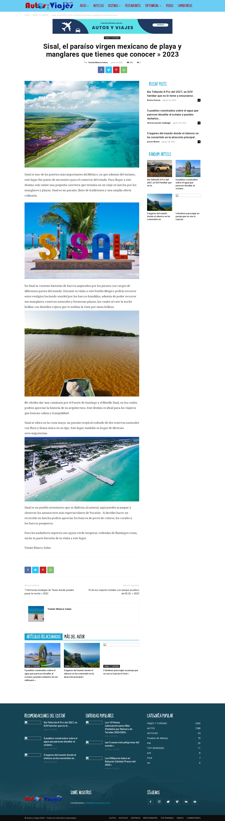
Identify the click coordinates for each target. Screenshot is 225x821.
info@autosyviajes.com (97, 802)
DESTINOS (113, 6)
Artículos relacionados (44, 636)
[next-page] (32, 687)
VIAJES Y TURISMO (41, 15)
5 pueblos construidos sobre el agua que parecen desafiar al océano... (60, 741)
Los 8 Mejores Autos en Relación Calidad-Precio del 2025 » (120, 761)
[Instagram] (159, 801)
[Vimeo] (177, 802)
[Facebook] (101, 70)
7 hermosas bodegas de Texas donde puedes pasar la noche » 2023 (49, 592)
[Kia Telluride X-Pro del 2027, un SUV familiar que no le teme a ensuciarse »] (159, 168)
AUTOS (83, 6)
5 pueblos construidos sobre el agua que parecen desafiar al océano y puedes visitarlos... (172, 114)
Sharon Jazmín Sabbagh (159, 123)
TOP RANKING (152, 6)
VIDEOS (169, 6)
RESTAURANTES (133, 6)
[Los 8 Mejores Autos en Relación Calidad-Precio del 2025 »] (94, 762)
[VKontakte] (186, 802)
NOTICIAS (99, 6)
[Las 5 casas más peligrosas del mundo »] (94, 746)
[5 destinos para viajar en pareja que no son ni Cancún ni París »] (121, 655)
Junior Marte (153, 141)
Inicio (27, 15)
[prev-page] (27, 687)
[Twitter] (108, 70)
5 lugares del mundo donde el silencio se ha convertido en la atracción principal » (79, 673)
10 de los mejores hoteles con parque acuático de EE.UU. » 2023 (113, 592)
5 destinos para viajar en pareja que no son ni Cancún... (187, 216)
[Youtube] (195, 802)
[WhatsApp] (124, 70)
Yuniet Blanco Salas (98, 62)
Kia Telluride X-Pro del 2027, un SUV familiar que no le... (159, 182)
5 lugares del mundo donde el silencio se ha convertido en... (158, 216)
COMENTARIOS (185, 6)
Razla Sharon (153, 100)
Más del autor (75, 636)
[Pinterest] (116, 70)
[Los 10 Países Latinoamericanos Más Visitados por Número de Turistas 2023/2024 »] (94, 726)
